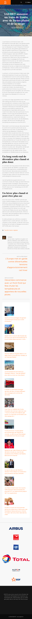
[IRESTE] (5, 2)
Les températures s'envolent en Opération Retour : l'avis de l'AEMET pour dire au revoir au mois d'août (15, 373)
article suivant (9, 277)
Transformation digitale (11, 230)
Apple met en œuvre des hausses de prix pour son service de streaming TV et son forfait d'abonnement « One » (16, 337)
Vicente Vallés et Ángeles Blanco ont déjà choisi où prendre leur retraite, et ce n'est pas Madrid (16, 355)
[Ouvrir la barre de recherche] (21, 2)
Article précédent (22, 256)
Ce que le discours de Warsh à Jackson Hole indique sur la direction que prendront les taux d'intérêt (15, 471)
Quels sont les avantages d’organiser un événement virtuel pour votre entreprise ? (15, 319)
